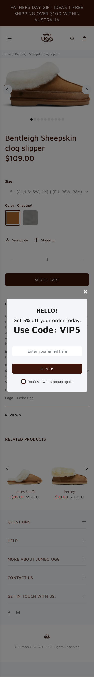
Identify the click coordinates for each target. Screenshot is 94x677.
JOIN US (47, 369)
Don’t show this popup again (50, 381)
